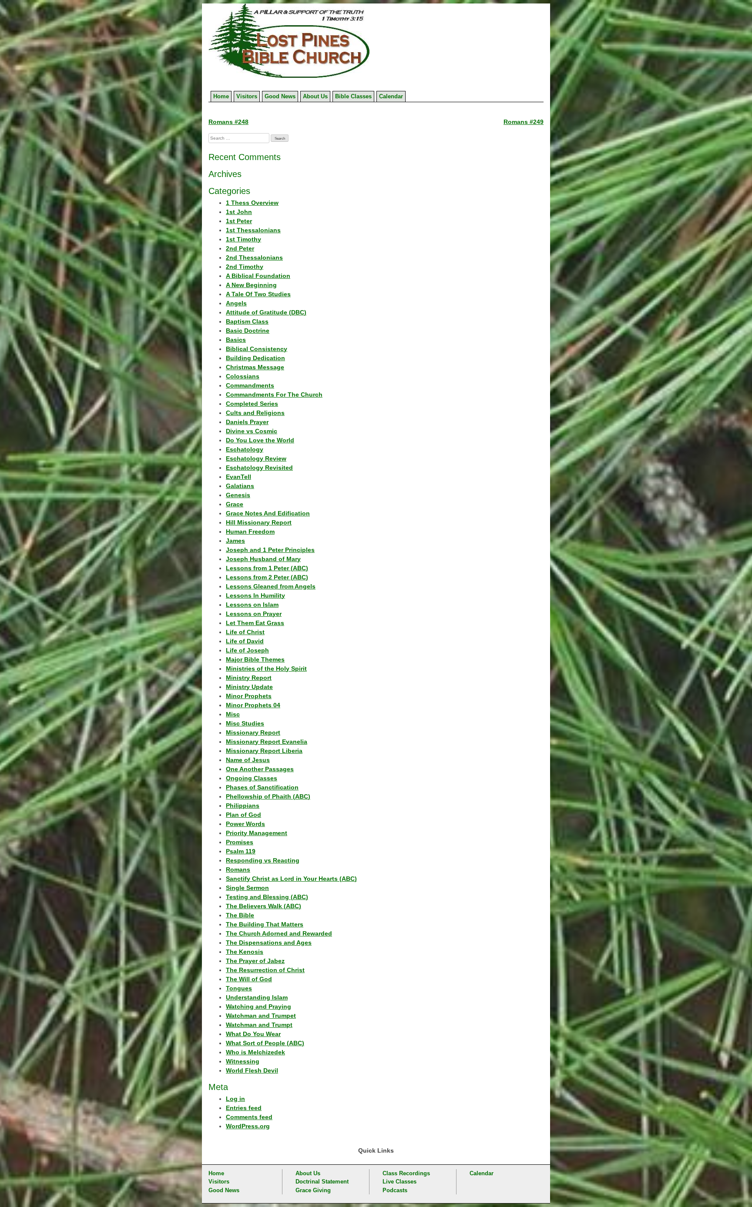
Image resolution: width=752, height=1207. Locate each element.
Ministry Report (249, 677)
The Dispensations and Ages (269, 942)
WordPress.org (248, 1126)
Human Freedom (250, 531)
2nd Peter (240, 248)
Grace (234, 504)
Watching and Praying (258, 1006)
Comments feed (249, 1116)
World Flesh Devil (252, 1070)
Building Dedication (255, 357)
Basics (236, 339)
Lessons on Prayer (254, 613)
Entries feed (244, 1107)
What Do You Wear (253, 1033)
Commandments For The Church (274, 394)
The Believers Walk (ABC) (263, 906)
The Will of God (249, 979)
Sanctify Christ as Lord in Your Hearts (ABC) (291, 878)
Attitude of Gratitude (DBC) (266, 312)
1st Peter (239, 220)
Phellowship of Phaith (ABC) (268, 796)
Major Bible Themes (255, 659)
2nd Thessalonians (254, 257)
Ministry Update (249, 686)
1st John (239, 211)
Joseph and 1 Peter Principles (270, 549)
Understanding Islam (257, 997)
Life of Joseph (247, 650)
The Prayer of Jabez (255, 960)
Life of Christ (245, 632)
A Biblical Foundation (258, 275)
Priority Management (256, 832)
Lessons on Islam (252, 604)
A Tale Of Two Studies (258, 294)
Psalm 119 (240, 851)
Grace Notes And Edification (268, 513)
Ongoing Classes (251, 778)
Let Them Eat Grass (255, 622)
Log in (235, 1098)
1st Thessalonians (253, 230)
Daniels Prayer (247, 421)
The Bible (240, 915)
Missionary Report (253, 732)
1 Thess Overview (252, 202)
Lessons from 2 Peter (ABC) (267, 577)
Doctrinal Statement (322, 1181)
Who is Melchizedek (255, 1052)
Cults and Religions (255, 412)
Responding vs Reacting (262, 860)
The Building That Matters (264, 924)
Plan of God (243, 814)
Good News (280, 96)
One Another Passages (260, 769)
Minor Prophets (249, 695)
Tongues (239, 988)
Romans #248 (228, 121)
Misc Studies (245, 723)
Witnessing (242, 1061)
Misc (233, 714)
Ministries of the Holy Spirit (266, 668)
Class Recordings (406, 1173)
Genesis (238, 494)
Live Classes (399, 1181)
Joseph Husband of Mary (263, 558)
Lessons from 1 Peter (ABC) (267, 568)
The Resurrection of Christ (265, 969)
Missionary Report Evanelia (266, 741)
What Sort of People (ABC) (265, 1043)
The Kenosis (244, 951)
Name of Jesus (248, 759)
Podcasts (395, 1190)
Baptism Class (247, 321)
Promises (239, 842)
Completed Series (252, 403)
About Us (315, 96)
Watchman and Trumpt (259, 1024)
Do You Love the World (260, 440)
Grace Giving (313, 1190)
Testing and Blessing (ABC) (267, 896)
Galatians (240, 485)
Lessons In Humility (255, 595)
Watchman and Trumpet (261, 1015)
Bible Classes (353, 96)
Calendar (391, 96)
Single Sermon (247, 887)
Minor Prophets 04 (253, 705)
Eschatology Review (256, 458)
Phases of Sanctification (262, 787)
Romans (238, 869)
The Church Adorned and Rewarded (279, 933)
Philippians (242, 805)
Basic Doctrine (247, 330)
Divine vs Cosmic (251, 431)
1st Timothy (243, 239)
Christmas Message (255, 367)
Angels (236, 303)
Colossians (242, 376)
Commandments (250, 385)
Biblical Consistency (256, 348)
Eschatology (244, 449)
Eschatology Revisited (259, 467)
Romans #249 (524, 121)
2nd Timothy (244, 266)
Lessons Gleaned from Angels (271, 586)
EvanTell (238, 476)
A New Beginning (251, 284)
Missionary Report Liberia (264, 750)
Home (221, 96)
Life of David (245, 641)
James (235, 540)
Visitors (246, 96)
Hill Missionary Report (259, 522)
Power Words (245, 823)
